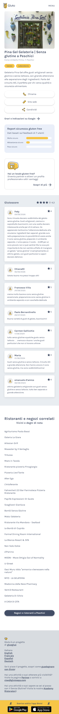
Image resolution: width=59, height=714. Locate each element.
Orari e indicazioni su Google (19, 118)
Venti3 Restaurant (13, 589)
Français (9, 655)
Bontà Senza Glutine (15, 510)
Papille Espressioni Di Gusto (19, 498)
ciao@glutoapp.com (15, 680)
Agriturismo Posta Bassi (17, 431)
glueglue (11, 644)
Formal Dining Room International (22, 534)
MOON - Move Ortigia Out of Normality (24, 557)
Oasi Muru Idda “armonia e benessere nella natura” (26, 571)
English (8, 653)
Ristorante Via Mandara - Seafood (22, 522)
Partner (25, 677)
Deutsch (8, 661)
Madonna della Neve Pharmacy (20, 584)
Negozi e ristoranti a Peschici (29, 613)
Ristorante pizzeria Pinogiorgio (20, 466)
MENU (51, 5)
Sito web (32, 101)
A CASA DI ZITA (11, 601)
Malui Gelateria (12, 516)
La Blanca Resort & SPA (16, 540)
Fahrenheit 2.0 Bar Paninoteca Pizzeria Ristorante (24, 491)
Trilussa (8, 455)
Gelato (9, 66)
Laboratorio (23, 66)
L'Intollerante (11, 484)
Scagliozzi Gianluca (14, 504)
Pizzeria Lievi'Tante (14, 472)
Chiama (32, 94)
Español (8, 658)
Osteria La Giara (12, 437)
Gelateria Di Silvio (13, 595)
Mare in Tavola (12, 460)
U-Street (8, 563)
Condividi (32, 109)
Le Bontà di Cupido (14, 528)
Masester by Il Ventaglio (16, 449)
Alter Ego (9, 478)
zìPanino (9, 551)
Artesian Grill (11, 443)
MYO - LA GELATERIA (14, 578)
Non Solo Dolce (12, 546)
